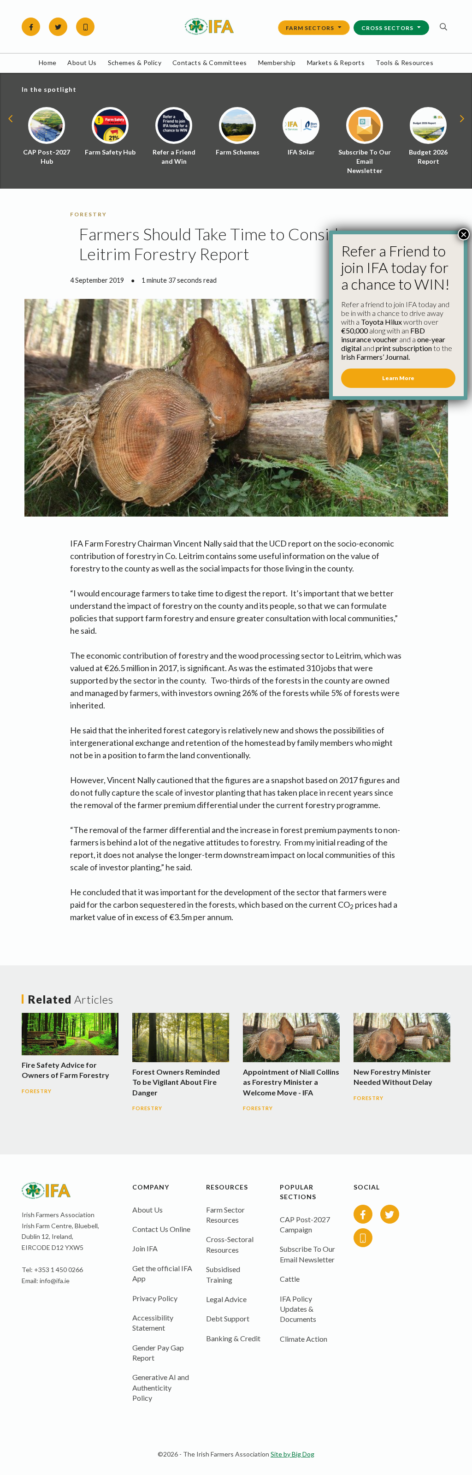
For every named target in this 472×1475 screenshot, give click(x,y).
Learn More (398, 378)
